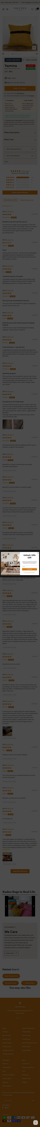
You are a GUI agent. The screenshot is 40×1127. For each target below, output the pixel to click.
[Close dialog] (38, 553)
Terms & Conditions (28, 572)
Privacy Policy (32, 572)
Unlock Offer (29, 569)
